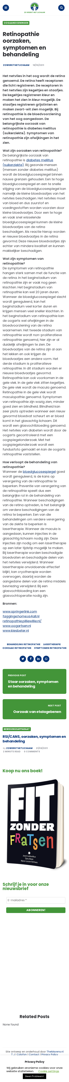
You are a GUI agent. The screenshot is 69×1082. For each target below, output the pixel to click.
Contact (34, 1054)
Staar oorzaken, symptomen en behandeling (33, 684)
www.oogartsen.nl (17, 626)
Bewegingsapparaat (17, 729)
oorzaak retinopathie (16, 648)
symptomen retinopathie (50, 648)
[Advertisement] (34, 967)
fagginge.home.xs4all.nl (21, 616)
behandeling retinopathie (23, 644)
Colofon (22, 1054)
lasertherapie (52, 644)
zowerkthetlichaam (16, 65)
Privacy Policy (49, 1054)
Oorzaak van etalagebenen (37, 711)
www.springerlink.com (20, 611)
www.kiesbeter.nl (16, 630)
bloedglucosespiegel (39, 471)
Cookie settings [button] (48, 1071)
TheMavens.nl (55, 1051)
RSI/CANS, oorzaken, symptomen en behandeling (34, 739)
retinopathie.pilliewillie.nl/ (22, 621)
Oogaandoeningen (16, 23)
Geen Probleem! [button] (34, 1076)
